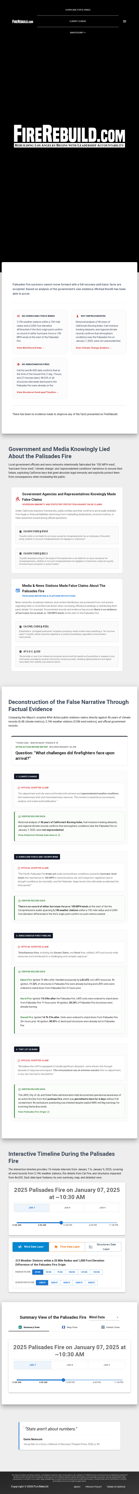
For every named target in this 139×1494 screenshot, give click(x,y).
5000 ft (91, 1282)
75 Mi (60, 1272)
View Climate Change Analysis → (94, 347)
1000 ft (42, 1282)
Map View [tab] (72, 1327)
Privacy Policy (94, 1487)
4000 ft (79, 1282)
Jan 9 (102, 1207)
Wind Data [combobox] (97, 1317)
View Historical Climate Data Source (37, 835)
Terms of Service (116, 1487)
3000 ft (66, 1282)
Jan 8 (67, 1207)
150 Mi (96, 1272)
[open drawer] (124, 21)
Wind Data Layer (34, 1246)
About (77, 1487)
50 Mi (49, 1272)
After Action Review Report (31, 747)
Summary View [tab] (32, 1327)
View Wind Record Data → (31, 347)
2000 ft (54, 1282)
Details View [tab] (113, 1327)
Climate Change (78, 21)
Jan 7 (31, 1207)
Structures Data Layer (106, 1247)
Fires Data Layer (70, 1246)
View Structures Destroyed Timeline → (38, 392)
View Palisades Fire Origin (32, 1112)
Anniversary (77, 32)
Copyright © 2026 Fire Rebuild (29, 1486)
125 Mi (84, 1272)
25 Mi (38, 1272)
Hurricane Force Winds (77, 10)
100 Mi (71, 1272)
